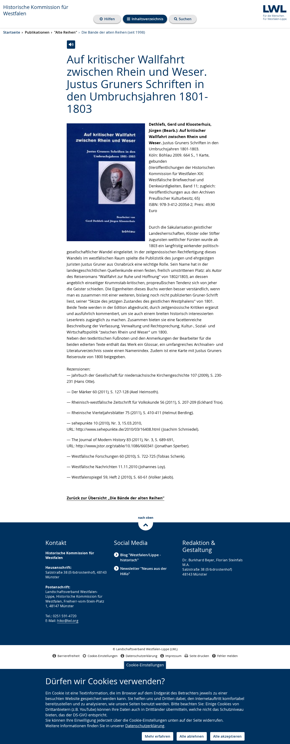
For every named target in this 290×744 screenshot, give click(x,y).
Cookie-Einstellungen (145, 664)
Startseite (11, 32)
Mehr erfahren (157, 736)
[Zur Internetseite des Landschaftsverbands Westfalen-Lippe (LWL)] (273, 12)
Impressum (173, 656)
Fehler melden (227, 656)
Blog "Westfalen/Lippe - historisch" (140, 557)
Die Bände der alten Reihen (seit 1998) (113, 32)
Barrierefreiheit (69, 656)
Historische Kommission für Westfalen (35, 10)
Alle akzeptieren (227, 736)
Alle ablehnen (192, 736)
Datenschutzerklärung (144, 725)
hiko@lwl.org (67, 620)
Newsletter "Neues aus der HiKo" (143, 571)
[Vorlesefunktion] (71, 44)
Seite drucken (199, 656)
